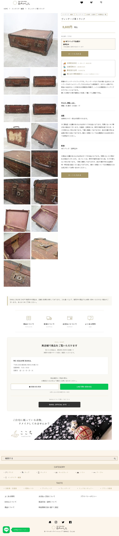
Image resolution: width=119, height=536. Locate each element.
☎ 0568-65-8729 (35, 386)
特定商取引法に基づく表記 (48, 507)
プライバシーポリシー (88, 496)
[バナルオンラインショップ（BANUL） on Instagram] (56, 522)
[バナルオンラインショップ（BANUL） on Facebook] (70, 522)
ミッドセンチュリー (85, 488)
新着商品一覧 (102, 14)
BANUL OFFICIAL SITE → (59, 404)
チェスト (43, 472)
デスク (10, 472)
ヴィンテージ (80, 14)
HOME (6, 9)
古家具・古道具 (91, 14)
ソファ (82, 472)
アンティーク (47, 488)
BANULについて (10, 501)
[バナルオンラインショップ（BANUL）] (48, 522)
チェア (26, 472)
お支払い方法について (47, 496)
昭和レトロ (29, 488)
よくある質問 (9, 496)
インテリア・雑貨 (18, 9)
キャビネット (63, 472)
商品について (9, 507)
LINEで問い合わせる (84, 386)
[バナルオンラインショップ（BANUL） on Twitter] (63, 522)
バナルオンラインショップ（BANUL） (58, 531)
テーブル (99, 472)
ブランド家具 (107, 488)
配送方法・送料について (48, 501)
